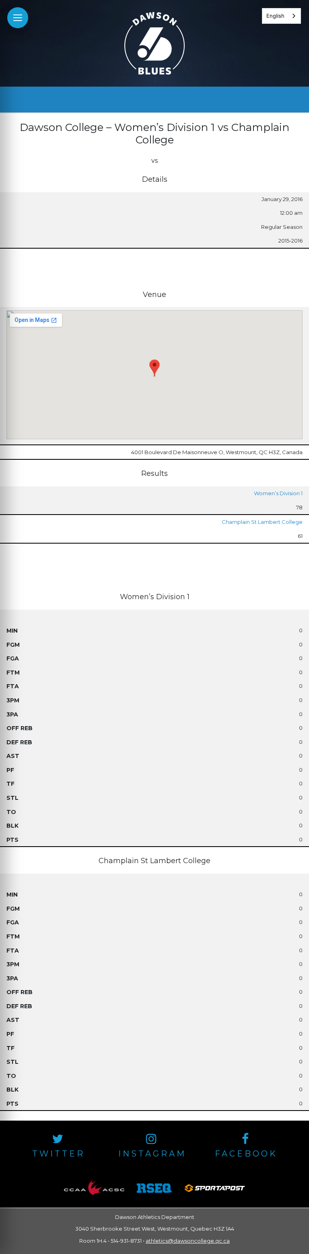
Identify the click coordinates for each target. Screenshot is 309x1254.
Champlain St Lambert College (262, 522)
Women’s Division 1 (278, 493)
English (275, 15)
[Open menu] (17, 17)
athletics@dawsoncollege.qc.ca (188, 1240)
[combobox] (281, 16)
